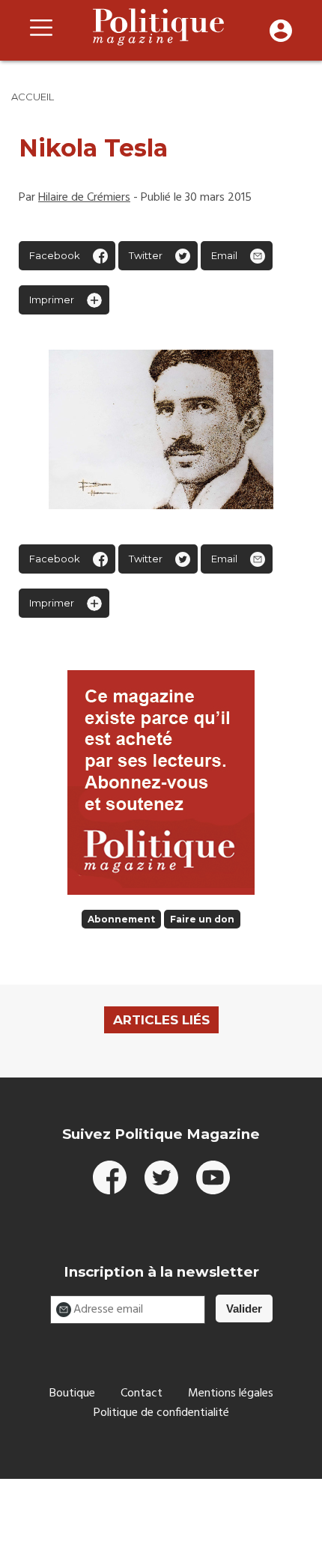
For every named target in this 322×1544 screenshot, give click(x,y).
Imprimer (51, 300)
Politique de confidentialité (161, 1413)
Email (224, 255)
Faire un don (202, 919)
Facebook (54, 255)
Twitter (145, 255)
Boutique (72, 1393)
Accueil (32, 97)
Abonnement (121, 919)
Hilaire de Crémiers (84, 197)
